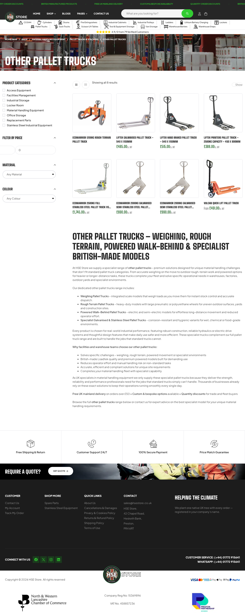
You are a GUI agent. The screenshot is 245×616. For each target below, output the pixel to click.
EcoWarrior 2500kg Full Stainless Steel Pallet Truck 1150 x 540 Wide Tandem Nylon (91, 207)
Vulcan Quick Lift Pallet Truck (221, 203)
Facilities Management (21, 95)
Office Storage (16, 115)
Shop (25, 39)
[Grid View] (76, 85)
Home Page (11, 39)
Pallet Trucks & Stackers (84, 39)
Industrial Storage (18, 100)
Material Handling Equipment (48, 39)
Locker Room (15, 105)
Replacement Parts (19, 120)
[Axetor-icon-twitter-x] (43, 559)
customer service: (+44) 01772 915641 (213, 557)
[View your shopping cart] (205, 13)
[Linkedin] (58, 559)
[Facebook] (36, 559)
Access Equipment (19, 90)
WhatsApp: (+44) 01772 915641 (219, 561)
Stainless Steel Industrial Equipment (29, 125)
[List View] (86, 85)
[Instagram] (51, 559)
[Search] (187, 13)
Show (238, 84)
